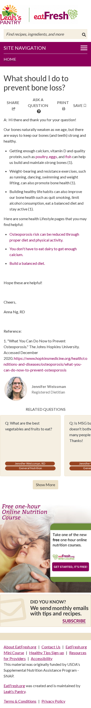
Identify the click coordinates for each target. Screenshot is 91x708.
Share (13, 102)
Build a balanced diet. (27, 263)
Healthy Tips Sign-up (46, 652)
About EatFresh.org (20, 646)
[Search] (84, 35)
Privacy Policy (53, 701)
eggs (53, 156)
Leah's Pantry (14, 691)
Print (63, 102)
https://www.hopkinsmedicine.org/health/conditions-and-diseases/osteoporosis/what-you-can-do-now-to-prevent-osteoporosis (45, 364)
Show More (45, 484)
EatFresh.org (14, 685)
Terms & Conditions (20, 701)
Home (10, 59)
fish (68, 156)
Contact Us (50, 646)
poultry (42, 156)
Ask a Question (38, 102)
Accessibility (41, 658)
